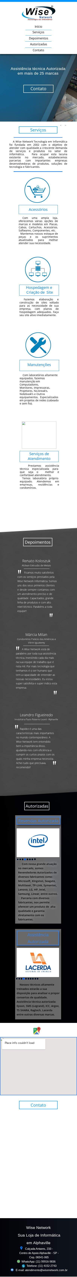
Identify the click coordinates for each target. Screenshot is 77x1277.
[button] (60, 125)
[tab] (18, 859)
